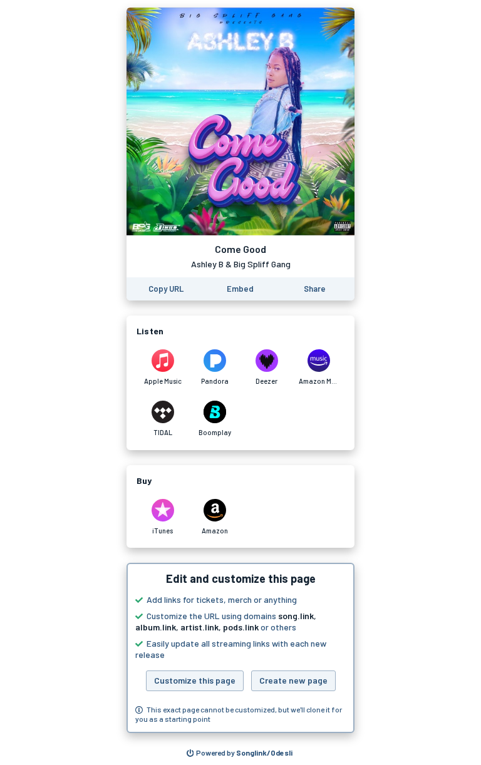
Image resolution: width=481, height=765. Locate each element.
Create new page (293, 680)
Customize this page (194, 680)
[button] (240, 648)
